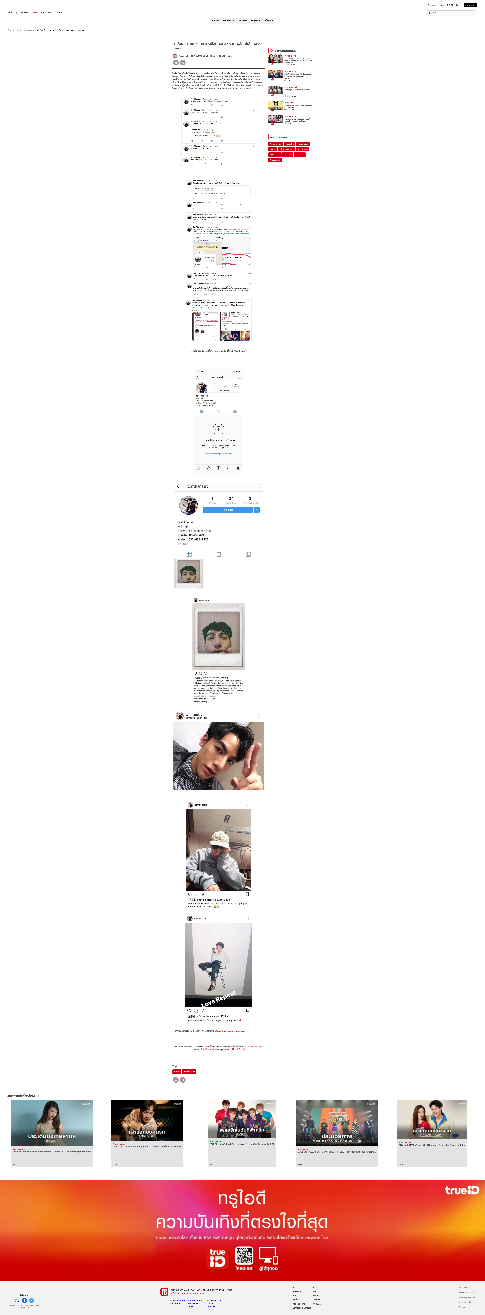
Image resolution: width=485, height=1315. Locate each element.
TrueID (15, 5)
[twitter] (31, 1300)
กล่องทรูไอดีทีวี (299, 1303)
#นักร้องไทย (289, 144)
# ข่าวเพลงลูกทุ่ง (291, 87)
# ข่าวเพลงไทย (290, 55)
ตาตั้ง (50, 12)
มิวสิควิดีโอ (242, 20)
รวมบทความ (228, 20)
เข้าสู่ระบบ (470, 5)
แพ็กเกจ (316, 1299)
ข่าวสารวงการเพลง (24, 30)
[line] (17, 1300)
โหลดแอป (431, 5)
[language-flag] (457, 5)
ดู (16, 12)
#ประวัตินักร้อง (303, 144)
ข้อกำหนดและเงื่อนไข (466, 1292)
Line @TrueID (238, 1049)
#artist (177, 1071)
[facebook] (24, 1300)
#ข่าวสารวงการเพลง (286, 149)
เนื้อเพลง (269, 20)
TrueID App (206, 1049)
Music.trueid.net (251, 1046)
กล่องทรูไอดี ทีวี (447, 5)
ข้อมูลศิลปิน (256, 20)
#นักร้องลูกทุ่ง (275, 154)
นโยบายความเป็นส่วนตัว (468, 1297)
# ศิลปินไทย (289, 102)
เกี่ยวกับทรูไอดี (464, 1287)
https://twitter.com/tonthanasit (230, 1030)
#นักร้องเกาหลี (275, 160)
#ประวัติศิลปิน (302, 149)
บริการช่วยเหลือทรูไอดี (302, 1307)
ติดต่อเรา (462, 1307)
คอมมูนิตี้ (317, 1303)
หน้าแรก (215, 20)
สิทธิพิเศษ (25, 12)
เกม (42, 12)
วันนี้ (10, 12)
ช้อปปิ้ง (296, 1299)
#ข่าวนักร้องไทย (189, 1071)
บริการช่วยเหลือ (465, 1302)
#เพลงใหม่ (287, 154)
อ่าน (35, 12)
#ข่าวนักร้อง (299, 154)
